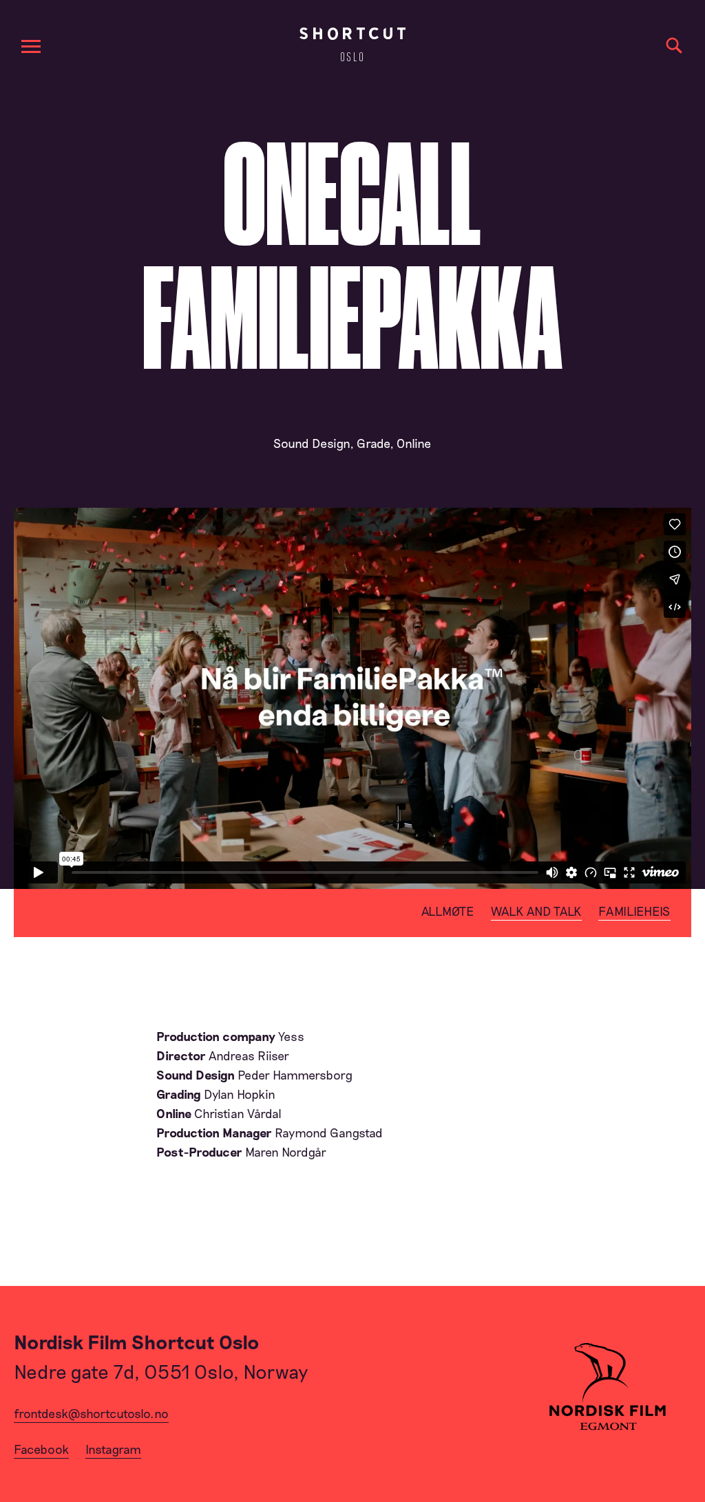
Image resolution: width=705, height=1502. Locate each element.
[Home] (352, 44)
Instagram (113, 1449)
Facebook (41, 1449)
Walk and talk (536, 911)
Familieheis (634, 911)
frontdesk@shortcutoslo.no (91, 1413)
